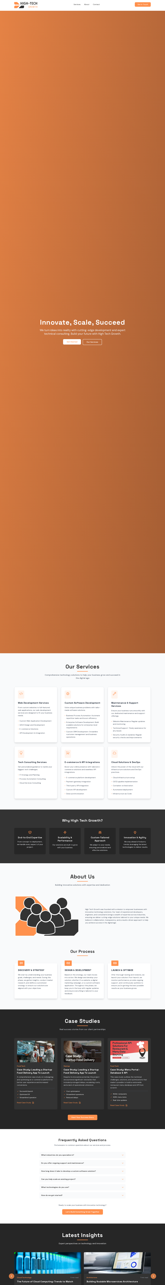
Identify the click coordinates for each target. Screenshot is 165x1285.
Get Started (72, 342)
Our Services (92, 342)
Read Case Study (24, 1102)
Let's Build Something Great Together (82, 1212)
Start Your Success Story (82, 1117)
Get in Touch (143, 4)
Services (77, 4)
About (86, 4)
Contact (96, 4)
